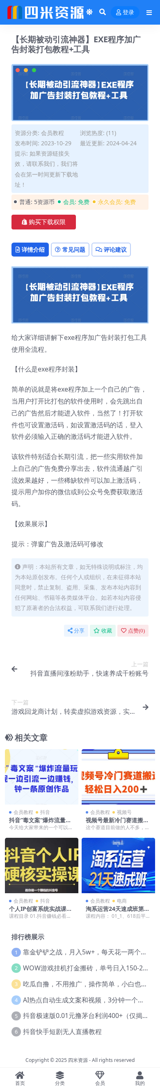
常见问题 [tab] (73, 249)
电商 (122, 900)
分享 (79, 631)
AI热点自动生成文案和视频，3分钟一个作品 (87, 999)
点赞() (136, 631)
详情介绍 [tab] (33, 249)
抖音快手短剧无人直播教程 (62, 1031)
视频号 (124, 812)
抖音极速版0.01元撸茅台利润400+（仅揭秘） (89, 1015)
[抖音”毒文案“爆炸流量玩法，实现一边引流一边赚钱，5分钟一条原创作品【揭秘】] (41, 776)
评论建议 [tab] (115, 249)
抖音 (45, 812)
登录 (128, 12)
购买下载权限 (47, 222)
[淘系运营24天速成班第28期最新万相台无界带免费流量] (118, 865)
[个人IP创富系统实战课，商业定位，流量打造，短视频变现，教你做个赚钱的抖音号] (41, 865)
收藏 (106, 631)
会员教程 (52, 133)
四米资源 (78, 1060)
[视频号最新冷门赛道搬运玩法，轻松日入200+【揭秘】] (118, 776)
